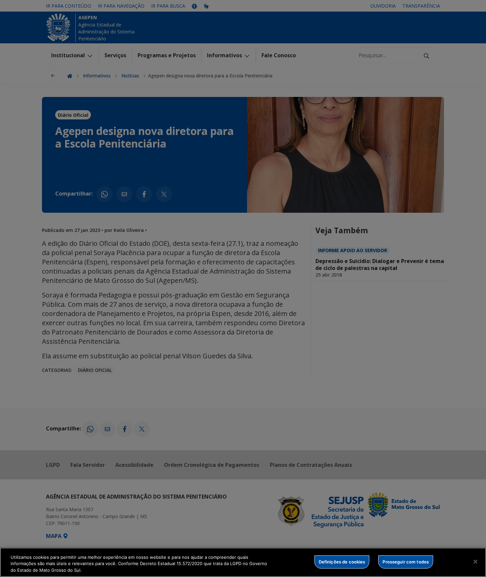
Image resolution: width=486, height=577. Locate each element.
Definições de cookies (342, 561)
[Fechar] (475, 561)
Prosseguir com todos (406, 561)
